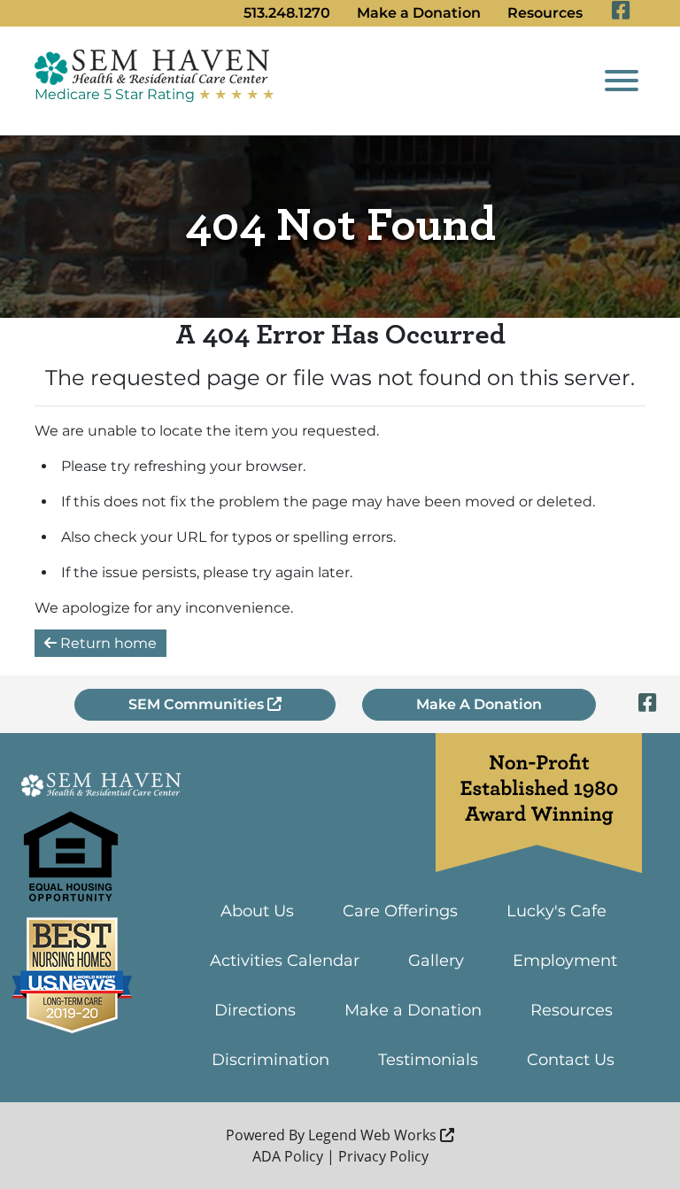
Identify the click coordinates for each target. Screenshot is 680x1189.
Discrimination (270, 1059)
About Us (257, 911)
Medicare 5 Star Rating (154, 94)
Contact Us (570, 1059)
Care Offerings (400, 911)
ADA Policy (287, 1156)
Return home (107, 643)
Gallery (436, 960)
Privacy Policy (383, 1156)
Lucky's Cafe (556, 911)
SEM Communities (197, 704)
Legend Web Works (374, 1135)
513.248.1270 (286, 12)
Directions (255, 1010)
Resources (545, 12)
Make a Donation (419, 12)
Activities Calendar (284, 960)
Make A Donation (479, 704)
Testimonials (428, 1059)
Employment (565, 960)
